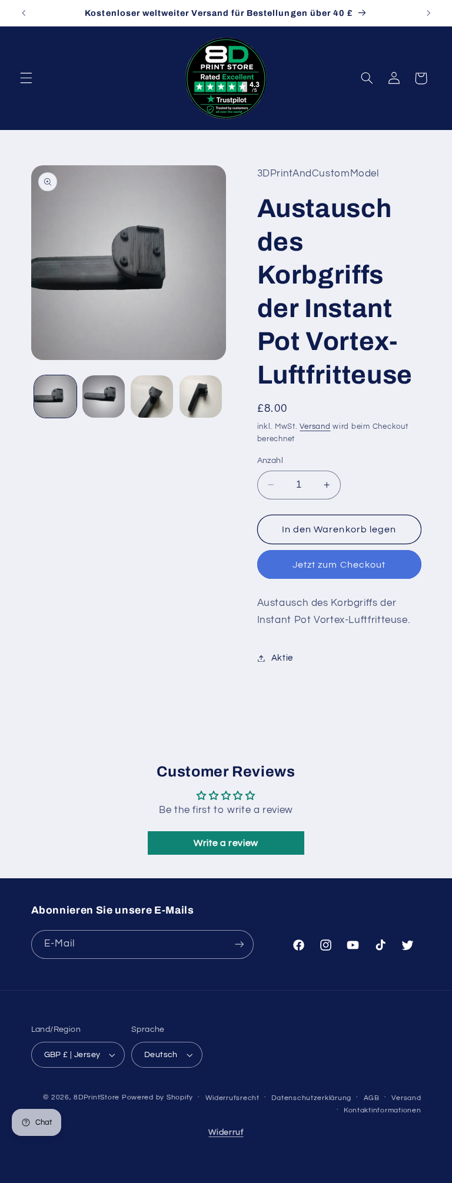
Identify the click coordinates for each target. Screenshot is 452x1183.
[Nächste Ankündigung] (428, 13)
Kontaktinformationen (382, 1110)
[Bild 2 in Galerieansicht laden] (103, 396)
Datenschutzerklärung (311, 1098)
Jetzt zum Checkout (339, 564)
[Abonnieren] (238, 944)
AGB (372, 1098)
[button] (25, 78)
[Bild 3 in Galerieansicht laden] (152, 396)
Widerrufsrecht (232, 1098)
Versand (315, 427)
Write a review (226, 843)
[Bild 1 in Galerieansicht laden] (55, 396)
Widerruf (225, 1132)
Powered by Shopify (157, 1097)
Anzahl (270, 460)
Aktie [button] (282, 658)
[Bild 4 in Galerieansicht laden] (201, 396)
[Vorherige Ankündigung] (23, 13)
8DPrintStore (96, 1097)
